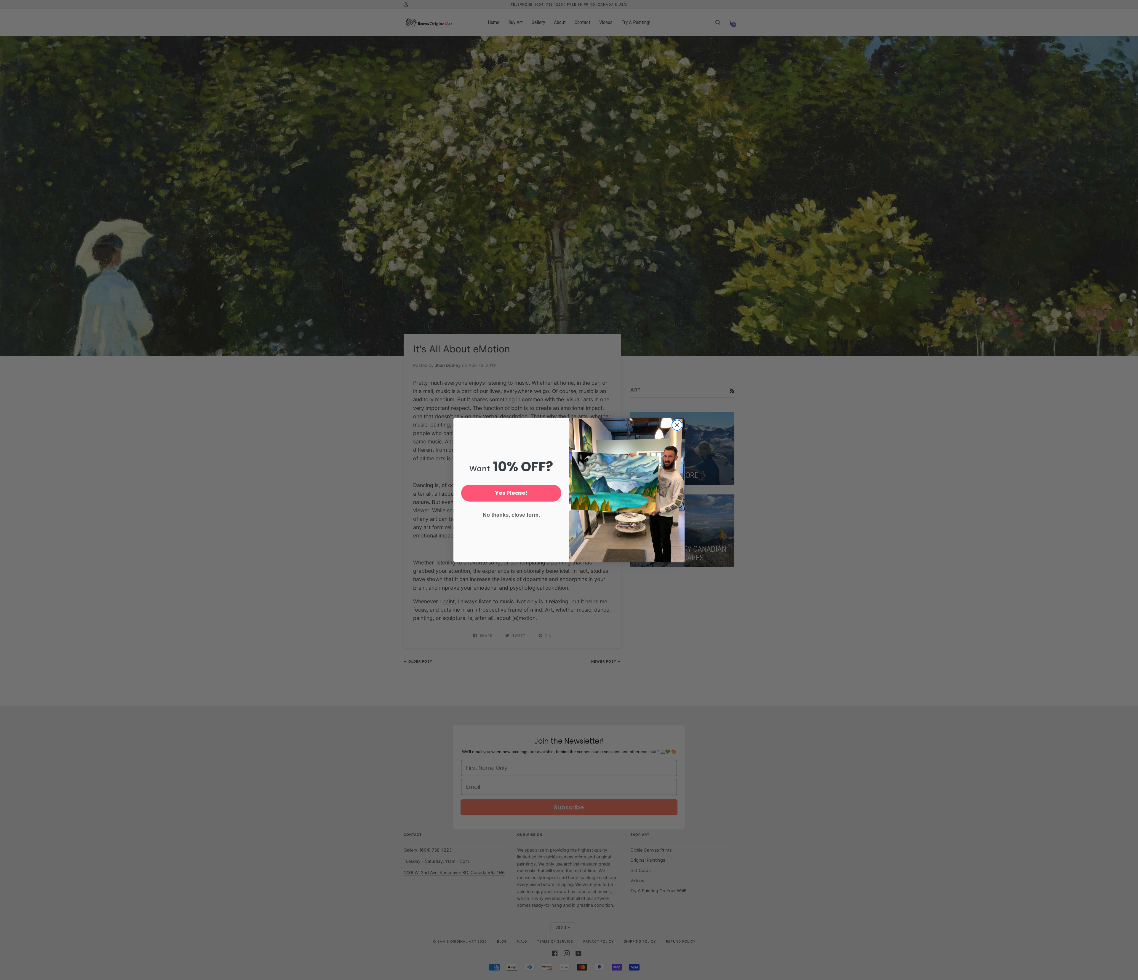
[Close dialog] (677, 425)
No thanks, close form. (511, 515)
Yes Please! (511, 493)
